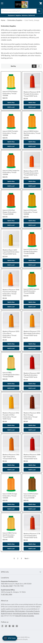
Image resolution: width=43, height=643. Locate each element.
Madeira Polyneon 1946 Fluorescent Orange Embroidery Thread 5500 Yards (11, 293)
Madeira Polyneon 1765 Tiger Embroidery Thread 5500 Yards (11, 456)
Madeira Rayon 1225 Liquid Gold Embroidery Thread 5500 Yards (11, 252)
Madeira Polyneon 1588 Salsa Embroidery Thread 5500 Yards (32, 456)
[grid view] (34, 66)
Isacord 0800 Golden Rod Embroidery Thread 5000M (32, 133)
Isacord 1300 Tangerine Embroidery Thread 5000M (11, 172)
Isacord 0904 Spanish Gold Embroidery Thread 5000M (31, 291)
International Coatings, (20, 613)
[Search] (39, 11)
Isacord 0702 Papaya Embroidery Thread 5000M (10, 93)
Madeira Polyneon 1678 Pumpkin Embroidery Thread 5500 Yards (32, 94)
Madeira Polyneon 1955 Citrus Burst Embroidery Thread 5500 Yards (11, 334)
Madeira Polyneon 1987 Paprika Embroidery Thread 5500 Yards (32, 375)
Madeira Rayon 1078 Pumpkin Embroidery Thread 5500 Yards (31, 173)
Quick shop (11, 102)
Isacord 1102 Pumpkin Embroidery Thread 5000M (10, 133)
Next (26, 558)
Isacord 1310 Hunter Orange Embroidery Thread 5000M (31, 251)
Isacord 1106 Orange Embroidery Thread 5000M (10, 496)
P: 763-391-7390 (6, 586)
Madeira (36, 613)
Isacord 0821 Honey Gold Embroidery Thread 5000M (10, 535)
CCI (2, 616)
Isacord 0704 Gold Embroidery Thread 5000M (30, 212)
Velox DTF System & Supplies (24, 616)
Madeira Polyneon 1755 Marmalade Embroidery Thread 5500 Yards (32, 333)
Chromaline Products (33, 611)
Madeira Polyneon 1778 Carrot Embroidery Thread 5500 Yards (32, 535)
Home (3, 20)
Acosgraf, (31, 613)
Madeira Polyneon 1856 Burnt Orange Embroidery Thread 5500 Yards (32, 416)
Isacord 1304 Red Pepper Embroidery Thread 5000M (9, 212)
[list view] (38, 66)
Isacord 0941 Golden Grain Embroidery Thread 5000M (31, 496)
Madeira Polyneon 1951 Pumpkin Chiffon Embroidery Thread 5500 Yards (11, 416)
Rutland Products (6, 613)
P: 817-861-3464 (6, 594)
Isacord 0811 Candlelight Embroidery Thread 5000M (11, 374)
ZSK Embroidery (20, 611)
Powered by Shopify (21, 639)
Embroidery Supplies (15, 20)
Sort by (13, 66)
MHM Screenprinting (7, 611)
